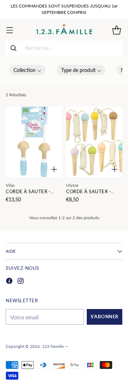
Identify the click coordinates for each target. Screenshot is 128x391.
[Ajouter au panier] (54, 169)
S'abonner (104, 316)
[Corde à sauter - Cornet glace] (94, 142)
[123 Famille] (64, 29)
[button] (27, 70)
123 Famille (53, 346)
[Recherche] (13, 48)
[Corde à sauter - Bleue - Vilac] (34, 142)
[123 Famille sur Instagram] (20, 282)
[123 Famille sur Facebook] (9, 282)
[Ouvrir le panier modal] (116, 29)
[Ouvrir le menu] (9, 29)
